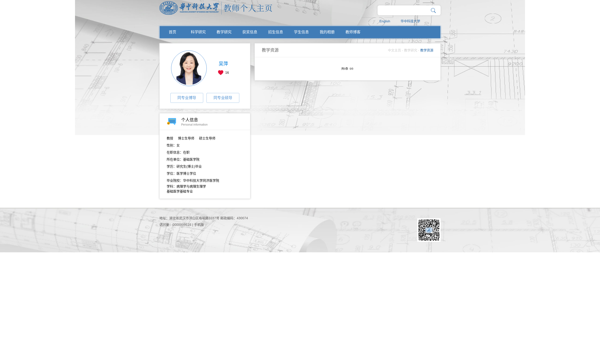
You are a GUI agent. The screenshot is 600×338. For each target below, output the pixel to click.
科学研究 (198, 32)
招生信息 (275, 32)
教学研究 (224, 32)
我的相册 (327, 32)
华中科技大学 (410, 21)
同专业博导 (186, 98)
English (384, 21)
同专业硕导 (223, 98)
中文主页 (394, 50)
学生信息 (301, 32)
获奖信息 (249, 32)
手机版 (199, 225)
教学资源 (426, 50)
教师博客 (352, 32)
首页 (172, 32)
